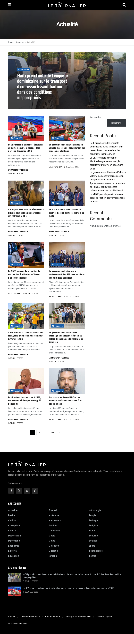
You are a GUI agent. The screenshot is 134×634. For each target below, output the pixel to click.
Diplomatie (14, 540)
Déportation (14, 535)
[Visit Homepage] (67, 4)
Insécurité (54, 515)
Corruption (14, 525)
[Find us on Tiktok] (35, 491)
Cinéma (12, 520)
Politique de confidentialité (78, 616)
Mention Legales (104, 616)
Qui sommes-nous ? (30, 616)
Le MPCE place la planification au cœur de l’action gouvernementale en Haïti (66, 212)
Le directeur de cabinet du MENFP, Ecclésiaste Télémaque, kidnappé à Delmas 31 (24, 400)
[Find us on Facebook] (11, 491)
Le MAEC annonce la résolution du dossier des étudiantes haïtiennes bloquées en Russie (24, 274)
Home (11, 42)
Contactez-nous (52, 616)
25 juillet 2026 (16, 174)
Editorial (12, 551)
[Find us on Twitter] (19, 491)
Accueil (11, 616)
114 (52, 432)
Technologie (96, 551)
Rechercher (96, 117)
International (55, 520)
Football (53, 510)
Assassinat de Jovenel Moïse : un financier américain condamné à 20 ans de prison (65, 400)
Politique (93, 520)
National (53, 556)
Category (20, 42)
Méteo (52, 540)
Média (52, 535)
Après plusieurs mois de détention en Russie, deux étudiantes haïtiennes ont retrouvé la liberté (26, 212)
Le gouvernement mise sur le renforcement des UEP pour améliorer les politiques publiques (67, 274)
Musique (53, 551)
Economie (13, 546)
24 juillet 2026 (57, 361)
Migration (54, 546)
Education (13, 556)
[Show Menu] (9, 5)
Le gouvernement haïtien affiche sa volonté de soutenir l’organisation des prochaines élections (67, 148)
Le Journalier (21, 623)
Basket (12, 515)
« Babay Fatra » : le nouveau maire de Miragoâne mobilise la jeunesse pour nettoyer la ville (25, 335)
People (92, 515)
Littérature (54, 530)
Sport (92, 546)
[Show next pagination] (59, 432)
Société (93, 540)
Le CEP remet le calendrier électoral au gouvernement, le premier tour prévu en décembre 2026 (25, 148)
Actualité (31, 42)
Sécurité (93, 535)
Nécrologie (95, 510)
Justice (53, 525)
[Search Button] (124, 5)
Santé (92, 530)
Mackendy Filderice (19, 170)
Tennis (92, 556)
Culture (12, 530)
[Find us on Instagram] (27, 491)
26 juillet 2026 (40, 104)
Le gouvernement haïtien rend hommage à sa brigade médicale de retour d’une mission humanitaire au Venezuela (66, 337)
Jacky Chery (24, 104)
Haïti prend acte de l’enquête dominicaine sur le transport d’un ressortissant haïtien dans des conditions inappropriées (42, 86)
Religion (93, 525)
